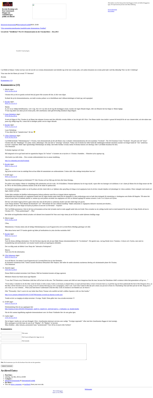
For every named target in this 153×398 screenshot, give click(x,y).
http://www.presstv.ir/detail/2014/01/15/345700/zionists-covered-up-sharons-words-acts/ (34, 295)
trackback (27, 384)
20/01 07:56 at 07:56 (11, 303)
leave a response (16, 384)
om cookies (111, 11)
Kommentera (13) (6, 80)
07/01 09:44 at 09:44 (11, 116)
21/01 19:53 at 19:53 (11, 317)
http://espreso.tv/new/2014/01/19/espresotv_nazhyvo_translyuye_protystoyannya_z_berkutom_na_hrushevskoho (42, 309)
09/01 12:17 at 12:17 (11, 235)
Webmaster (88, 389)
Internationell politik (24, 25)
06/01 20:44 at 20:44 (11, 91)
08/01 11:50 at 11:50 (11, 166)
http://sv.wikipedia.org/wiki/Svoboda (17, 161)
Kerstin (7, 102)
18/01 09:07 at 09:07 (11, 269)
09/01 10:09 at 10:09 (11, 220)
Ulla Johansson (10, 255)
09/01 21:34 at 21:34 (11, 257)
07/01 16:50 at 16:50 (11, 137)
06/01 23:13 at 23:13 (11, 103)
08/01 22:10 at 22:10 (11, 176)
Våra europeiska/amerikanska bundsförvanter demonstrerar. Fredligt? (23, 28)
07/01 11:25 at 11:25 (11, 126)
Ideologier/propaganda (8, 25)
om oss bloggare (112, 9)
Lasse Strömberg (10, 114)
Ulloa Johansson (10, 135)
